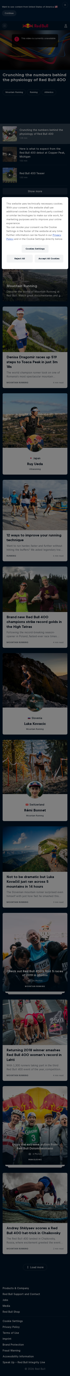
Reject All (19, 258)
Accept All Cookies (49, 258)
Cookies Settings (35, 249)
